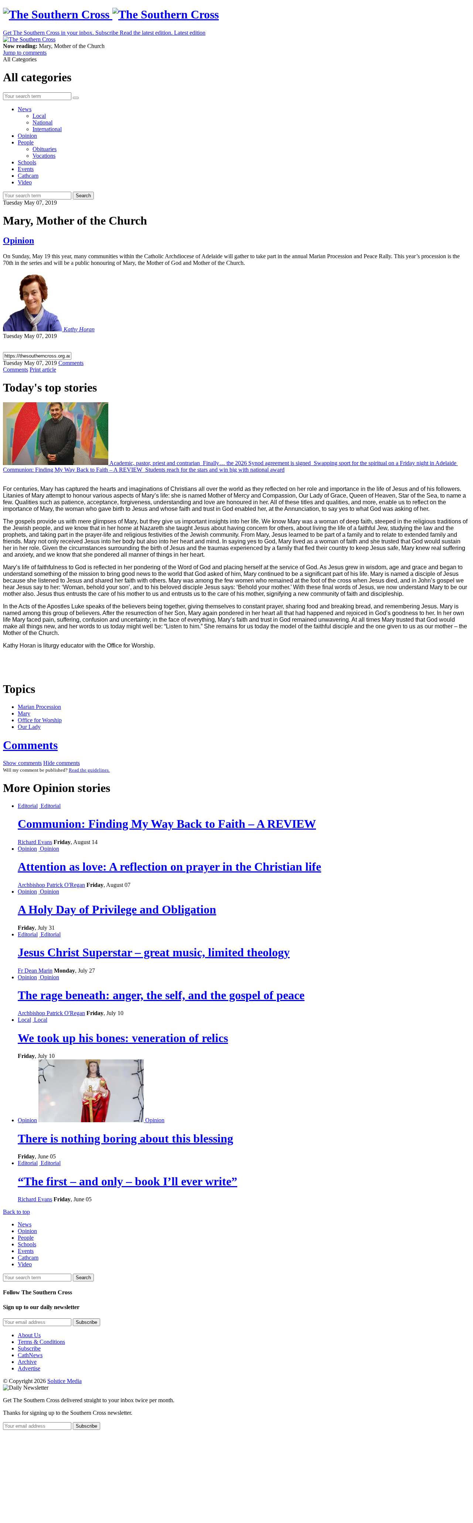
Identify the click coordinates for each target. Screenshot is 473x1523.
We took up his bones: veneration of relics (123, 1038)
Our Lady (29, 727)
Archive (27, 1362)
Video (25, 182)
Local (39, 116)
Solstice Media (64, 1381)
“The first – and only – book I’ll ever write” (127, 1181)
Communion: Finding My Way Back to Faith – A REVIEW (73, 470)
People (26, 142)
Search (83, 195)
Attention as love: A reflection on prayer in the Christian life (169, 866)
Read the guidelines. (89, 770)
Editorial (28, 806)
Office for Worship (40, 720)
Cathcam (28, 176)
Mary (24, 713)
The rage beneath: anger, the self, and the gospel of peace (161, 995)
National (42, 122)
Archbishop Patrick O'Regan (51, 885)
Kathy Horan (79, 329)
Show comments (22, 763)
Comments (30, 745)
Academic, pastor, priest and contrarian (154, 463)
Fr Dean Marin (35, 970)
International (47, 129)
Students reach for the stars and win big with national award (214, 470)
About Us (29, 1335)
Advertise (29, 1368)
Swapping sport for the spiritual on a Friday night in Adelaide (385, 463)
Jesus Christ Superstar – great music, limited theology (154, 952)
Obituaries (45, 149)
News (24, 109)
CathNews (30, 1355)
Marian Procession (39, 707)
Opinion (27, 136)
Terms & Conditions (41, 1342)
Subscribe (29, 1348)
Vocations (44, 156)
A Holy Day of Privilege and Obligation (117, 909)
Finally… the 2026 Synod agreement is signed (256, 463)
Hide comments (61, 763)
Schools (27, 162)
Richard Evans (35, 842)
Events (26, 169)
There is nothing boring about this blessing (125, 1138)
